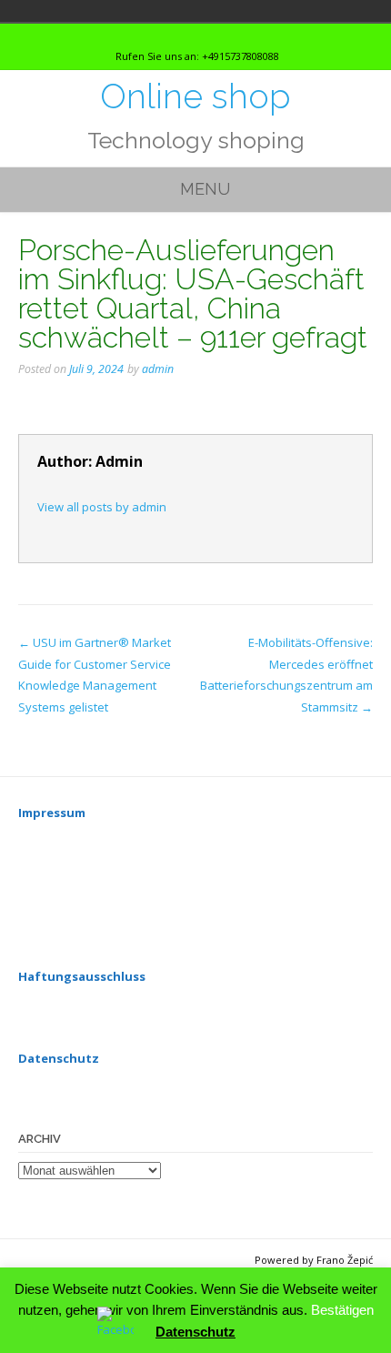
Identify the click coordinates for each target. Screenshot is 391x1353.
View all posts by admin (101, 507)
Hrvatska (45, 11)
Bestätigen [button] (342, 1310)
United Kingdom (71, 11)
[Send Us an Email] (176, 35)
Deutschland (20, 11)
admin (158, 369)
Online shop (195, 96)
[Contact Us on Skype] (192, 35)
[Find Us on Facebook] (209, 35)
